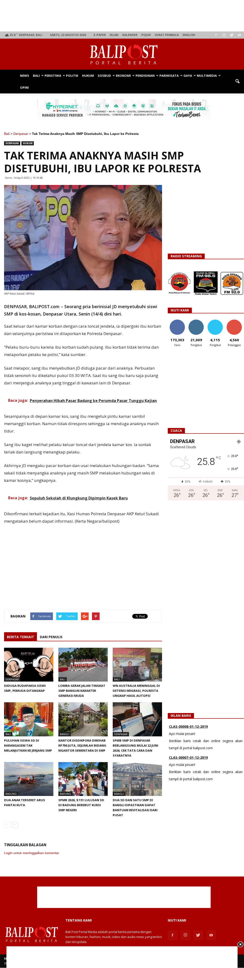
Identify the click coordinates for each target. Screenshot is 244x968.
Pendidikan (145, 75)
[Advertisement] (124, 15)
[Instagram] (223, 35)
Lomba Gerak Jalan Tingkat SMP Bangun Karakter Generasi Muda (81, 690)
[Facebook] (215, 35)
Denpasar (20, 134)
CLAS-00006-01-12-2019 (188, 761)
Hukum (88, 75)
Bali (36, 75)
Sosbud (104, 75)
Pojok (146, 35)
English (189, 35)
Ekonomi (123, 75)
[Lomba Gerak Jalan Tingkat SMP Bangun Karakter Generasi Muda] (83, 665)
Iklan (114, 35)
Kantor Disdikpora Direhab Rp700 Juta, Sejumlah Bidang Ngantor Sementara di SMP (82, 745)
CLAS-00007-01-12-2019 (188, 730)
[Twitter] (231, 35)
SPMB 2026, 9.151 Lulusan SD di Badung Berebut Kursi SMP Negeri (81, 805)
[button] (237, 81)
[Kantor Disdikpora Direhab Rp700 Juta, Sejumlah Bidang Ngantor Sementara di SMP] (83, 719)
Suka (177, 321)
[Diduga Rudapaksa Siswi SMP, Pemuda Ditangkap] (28, 665)
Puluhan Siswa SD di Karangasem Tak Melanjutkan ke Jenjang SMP (28, 745)
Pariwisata (169, 75)
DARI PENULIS (51, 637)
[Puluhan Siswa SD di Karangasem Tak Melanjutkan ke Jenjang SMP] (28, 719)
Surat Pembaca (167, 35)
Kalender (129, 35)
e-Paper (100, 35)
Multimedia (207, 75)
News (24, 75)
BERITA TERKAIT (20, 637)
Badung (11, 793)
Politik (72, 75)
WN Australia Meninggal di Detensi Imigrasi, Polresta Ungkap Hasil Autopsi (136, 690)
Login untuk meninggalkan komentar (31, 853)
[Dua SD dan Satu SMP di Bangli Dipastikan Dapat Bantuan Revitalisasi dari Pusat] (137, 779)
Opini (24, 87)
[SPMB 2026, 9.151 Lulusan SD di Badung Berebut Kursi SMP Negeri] (83, 779)
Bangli (64, 734)
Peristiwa (53, 75)
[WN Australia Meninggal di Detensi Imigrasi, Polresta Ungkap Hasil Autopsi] (137, 665)
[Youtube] (239, 35)
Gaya (187, 75)
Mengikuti (196, 321)
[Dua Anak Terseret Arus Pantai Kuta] (28, 779)
